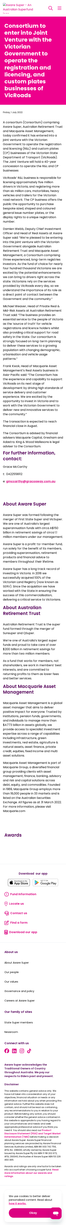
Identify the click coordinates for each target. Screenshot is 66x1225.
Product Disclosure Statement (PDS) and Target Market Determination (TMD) (32, 1133)
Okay (43, 1213)
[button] (50, 8)
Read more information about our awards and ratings (31, 1173)
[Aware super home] (19, 8)
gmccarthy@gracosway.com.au (30, 481)
